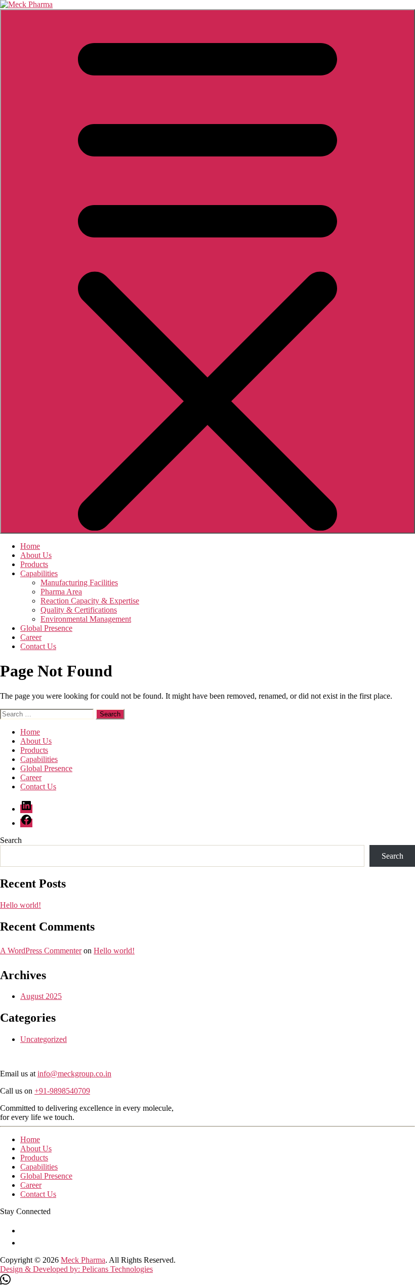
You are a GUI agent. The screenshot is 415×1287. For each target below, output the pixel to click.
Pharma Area (61, 591)
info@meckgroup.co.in (74, 1073)
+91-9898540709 (62, 1091)
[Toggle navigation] (207, 271)
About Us (36, 555)
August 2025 (41, 996)
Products (34, 564)
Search (11, 840)
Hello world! (20, 905)
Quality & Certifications (78, 610)
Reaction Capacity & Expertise (89, 600)
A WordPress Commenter (40, 950)
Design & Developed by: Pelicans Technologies (76, 1269)
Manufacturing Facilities (79, 582)
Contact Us (38, 646)
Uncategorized (43, 1039)
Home (30, 546)
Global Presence (46, 628)
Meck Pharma (83, 1260)
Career (31, 637)
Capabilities (39, 573)
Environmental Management (85, 619)
